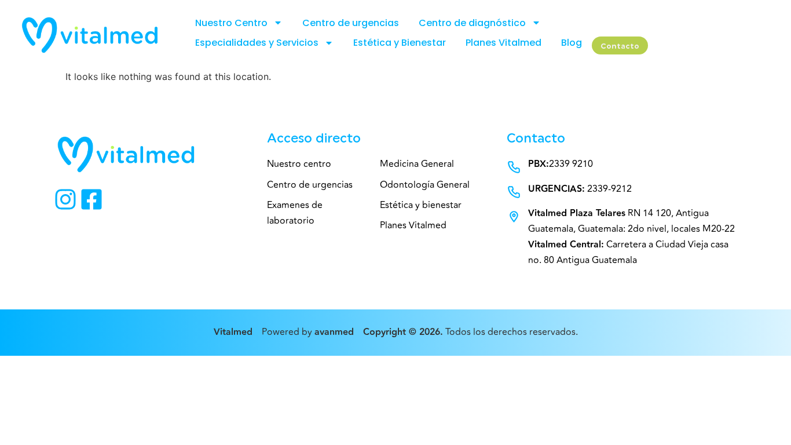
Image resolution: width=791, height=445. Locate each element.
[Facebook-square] (91, 199)
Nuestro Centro (231, 23)
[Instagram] (65, 199)
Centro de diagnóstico (472, 23)
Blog (571, 42)
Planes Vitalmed (503, 42)
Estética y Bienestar (399, 42)
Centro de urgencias (350, 23)
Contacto (619, 46)
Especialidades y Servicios (256, 42)
